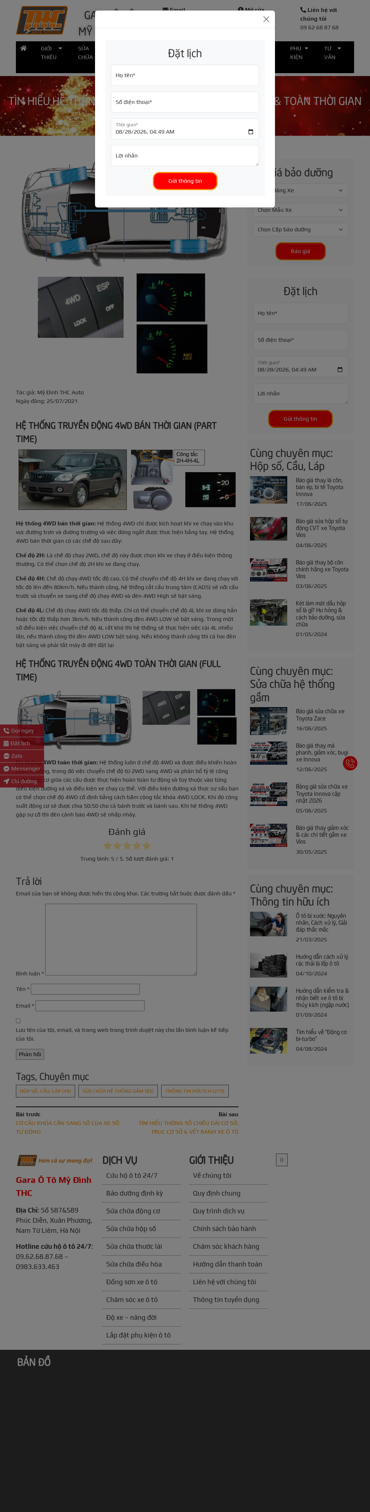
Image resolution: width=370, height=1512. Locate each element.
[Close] (266, 19)
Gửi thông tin (185, 180)
